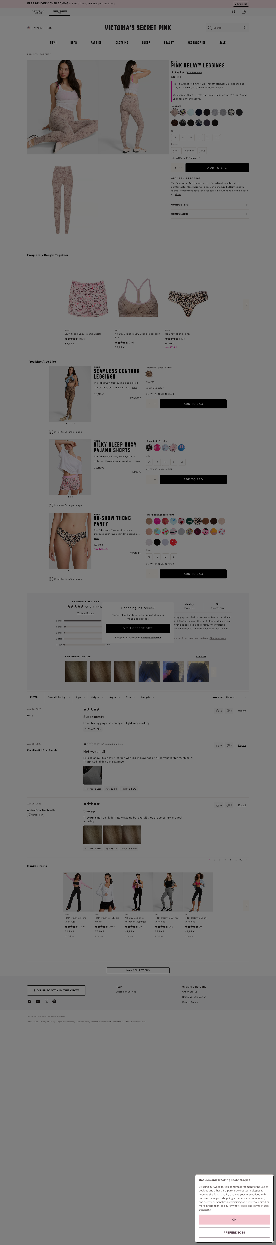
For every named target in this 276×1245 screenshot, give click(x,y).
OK (234, 1219)
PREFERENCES (234, 1232)
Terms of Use (261, 1205)
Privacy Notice (238, 1205)
